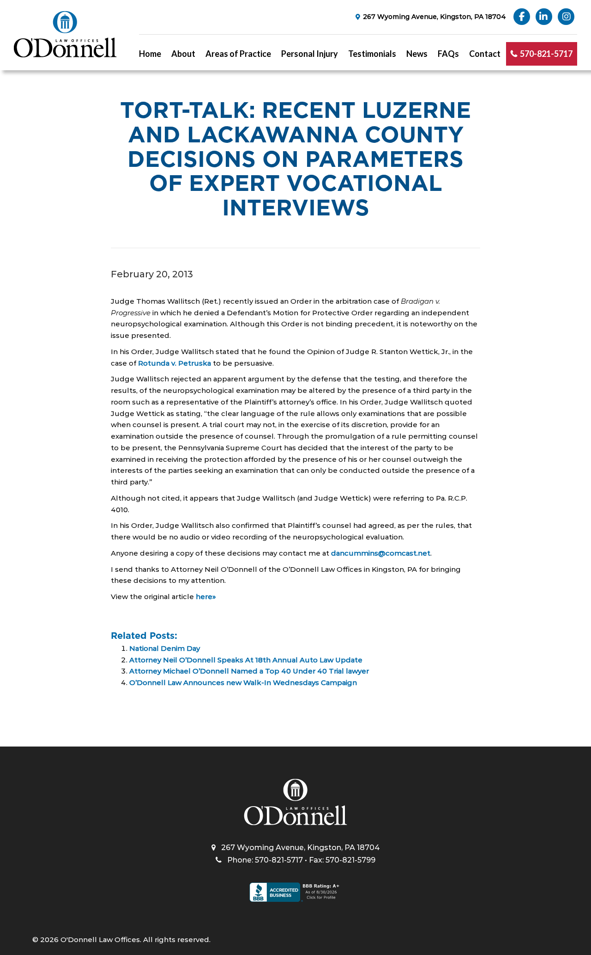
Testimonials (372, 54)
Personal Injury (309, 54)
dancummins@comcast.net (380, 553)
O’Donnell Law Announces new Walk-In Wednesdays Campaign (243, 682)
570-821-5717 (546, 54)
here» (206, 596)
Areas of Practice (238, 54)
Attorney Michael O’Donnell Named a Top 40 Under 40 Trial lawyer (249, 671)
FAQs (448, 54)
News (417, 54)
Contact (485, 54)
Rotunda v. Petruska (174, 363)
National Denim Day (164, 648)
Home (150, 54)
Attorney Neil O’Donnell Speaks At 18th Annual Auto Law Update (245, 659)
